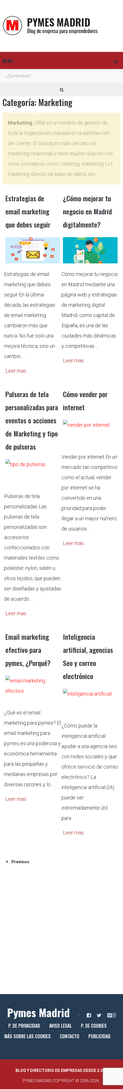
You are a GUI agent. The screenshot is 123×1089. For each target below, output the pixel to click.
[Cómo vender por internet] (90, 433)
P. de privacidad (24, 1025)
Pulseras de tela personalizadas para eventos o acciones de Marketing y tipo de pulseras (31, 420)
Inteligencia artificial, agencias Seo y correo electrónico (88, 656)
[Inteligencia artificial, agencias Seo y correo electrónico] (90, 701)
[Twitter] (99, 1015)
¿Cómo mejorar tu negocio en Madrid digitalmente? (87, 211)
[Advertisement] (61, 932)
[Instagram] (114, 1015)
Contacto (69, 1036)
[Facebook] (89, 1015)
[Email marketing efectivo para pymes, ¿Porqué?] (32, 688)
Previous (19, 861)
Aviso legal (60, 1025)
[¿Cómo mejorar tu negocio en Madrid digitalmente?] (90, 250)
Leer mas (15, 371)
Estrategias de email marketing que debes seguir (27, 211)
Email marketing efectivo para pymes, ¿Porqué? (28, 649)
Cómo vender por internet (85, 400)
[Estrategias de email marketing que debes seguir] (32, 250)
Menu (8, 61)
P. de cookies (94, 1025)
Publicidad (99, 1036)
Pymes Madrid (38, 1012)
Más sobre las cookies (27, 1036)
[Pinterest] (109, 1015)
